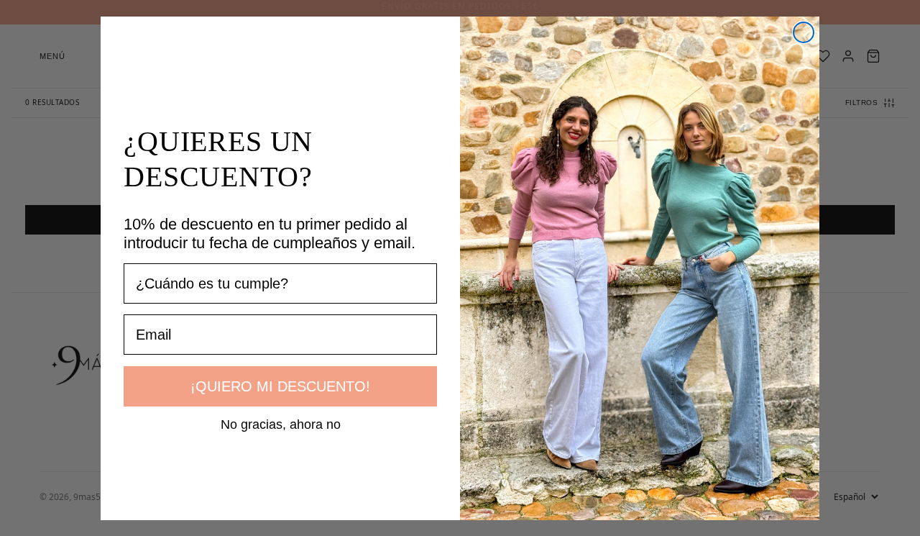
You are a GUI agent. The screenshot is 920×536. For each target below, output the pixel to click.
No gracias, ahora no (281, 424)
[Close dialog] (804, 32)
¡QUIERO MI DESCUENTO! (280, 386)
